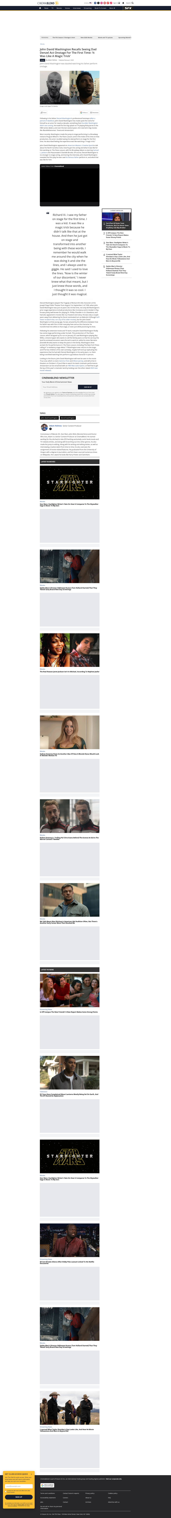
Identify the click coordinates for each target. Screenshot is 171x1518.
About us (88, 1498)
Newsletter (96, 112)
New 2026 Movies (86, 37)
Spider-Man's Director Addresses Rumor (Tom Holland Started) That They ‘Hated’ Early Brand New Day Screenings (116, 270)
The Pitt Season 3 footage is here (64, 37)
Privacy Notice (50, 394)
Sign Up (18, 1497)
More (111, 8)
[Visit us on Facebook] (95, 3)
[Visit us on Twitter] (98, 3)
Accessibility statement (48, 1498)
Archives (88, 1502)
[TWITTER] (51, 429)
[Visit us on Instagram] (101, 3)
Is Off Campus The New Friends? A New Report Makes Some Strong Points (117, 235)
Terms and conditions (47, 1493)
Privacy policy (90, 1493)
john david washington (49, 418)
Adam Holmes (52, 60)
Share (44, 112)
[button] (129, 3)
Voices (67, 8)
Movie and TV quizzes (105, 37)
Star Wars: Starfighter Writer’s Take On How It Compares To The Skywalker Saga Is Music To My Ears (118, 246)
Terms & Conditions (12, 1505)
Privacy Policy (21, 1504)
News (46, 8)
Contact (65, 1502)
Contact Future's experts (71, 1493)
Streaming (88, 8)
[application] (69, 185)
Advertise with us (114, 1502)
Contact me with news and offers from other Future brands (18, 1491)
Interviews (77, 8)
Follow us (85, 112)
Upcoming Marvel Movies (126, 37)
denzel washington (68, 418)
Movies (59, 8)
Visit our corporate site (114, 1479)
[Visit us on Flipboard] (108, 3)
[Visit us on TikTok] (111, 3)
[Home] (40, 8)
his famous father (72, 157)
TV (52, 8)
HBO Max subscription (76, 366)
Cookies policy (112, 1493)
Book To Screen (100, 8)
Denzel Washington (64, 118)
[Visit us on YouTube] (105, 3)
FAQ (109, 1498)
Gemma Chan (64, 361)
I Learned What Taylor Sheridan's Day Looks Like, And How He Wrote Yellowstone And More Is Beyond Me (118, 258)
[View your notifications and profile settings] (123, 3)
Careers (65, 1498)
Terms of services (67, 392)
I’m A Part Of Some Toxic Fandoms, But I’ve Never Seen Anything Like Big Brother (117, 225)
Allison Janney (78, 361)
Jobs (41, 1502)
